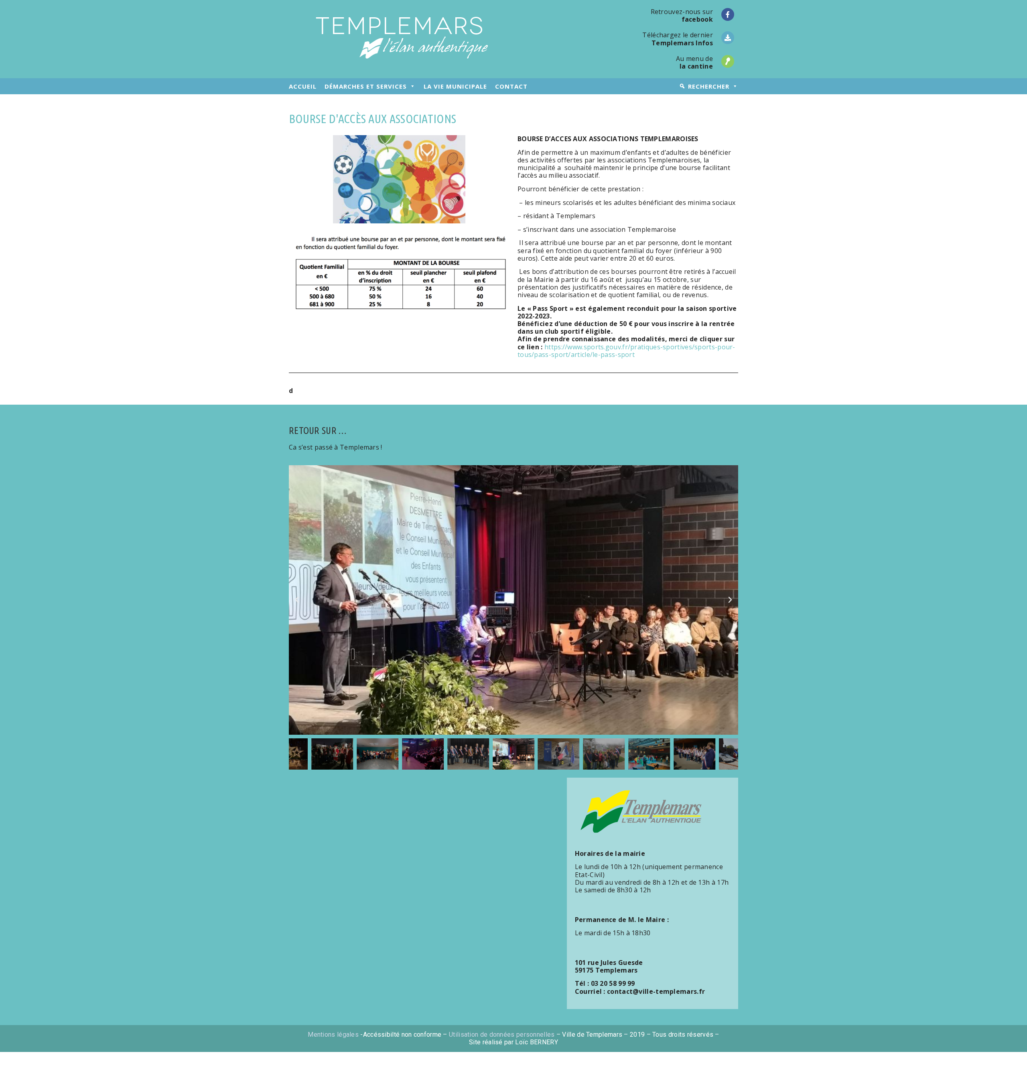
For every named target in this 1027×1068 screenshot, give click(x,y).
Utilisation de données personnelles (502, 1034)
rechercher (708, 86)
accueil (303, 86)
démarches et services (366, 86)
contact (511, 86)
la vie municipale (455, 86)
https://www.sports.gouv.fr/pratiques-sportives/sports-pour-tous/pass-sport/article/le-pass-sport (626, 350)
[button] (297, 600)
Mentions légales (333, 1034)
